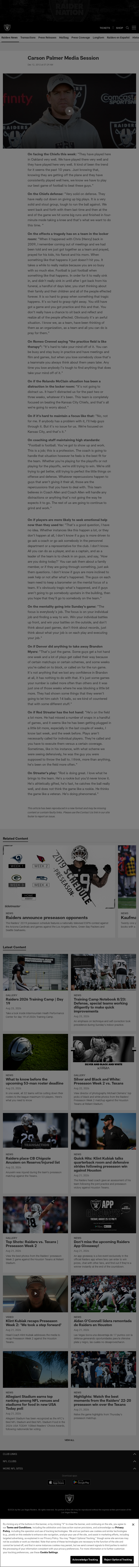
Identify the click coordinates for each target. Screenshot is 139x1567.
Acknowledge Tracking (85, 1559)
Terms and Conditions (19, 1527)
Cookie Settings (49, 1552)
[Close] (133, 1525)
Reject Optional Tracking (118, 1559)
